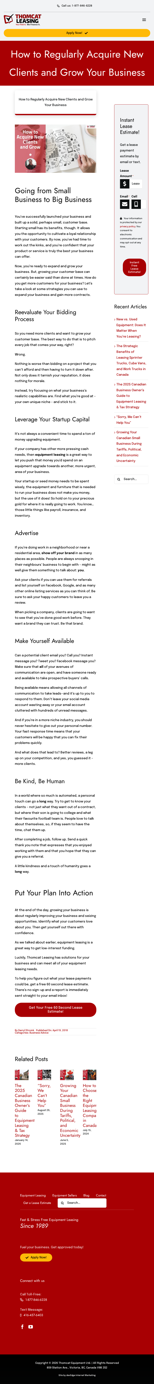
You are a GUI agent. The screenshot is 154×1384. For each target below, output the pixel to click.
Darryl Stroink (26, 1030)
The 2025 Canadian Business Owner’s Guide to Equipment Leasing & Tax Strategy (25, 1110)
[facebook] (22, 1327)
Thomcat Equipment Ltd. (75, 1363)
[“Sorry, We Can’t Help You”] (44, 1071)
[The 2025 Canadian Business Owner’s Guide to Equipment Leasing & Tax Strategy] (22, 1071)
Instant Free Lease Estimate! (134, 267)
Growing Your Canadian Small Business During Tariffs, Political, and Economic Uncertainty (70, 1110)
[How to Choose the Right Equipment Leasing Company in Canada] (90, 1071)
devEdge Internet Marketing (81, 1375)
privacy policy (127, 227)
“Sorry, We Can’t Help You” (44, 1095)
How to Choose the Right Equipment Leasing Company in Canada (93, 1105)
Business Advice (38, 1033)
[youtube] (30, 1327)
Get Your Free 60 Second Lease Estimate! (55, 1009)
